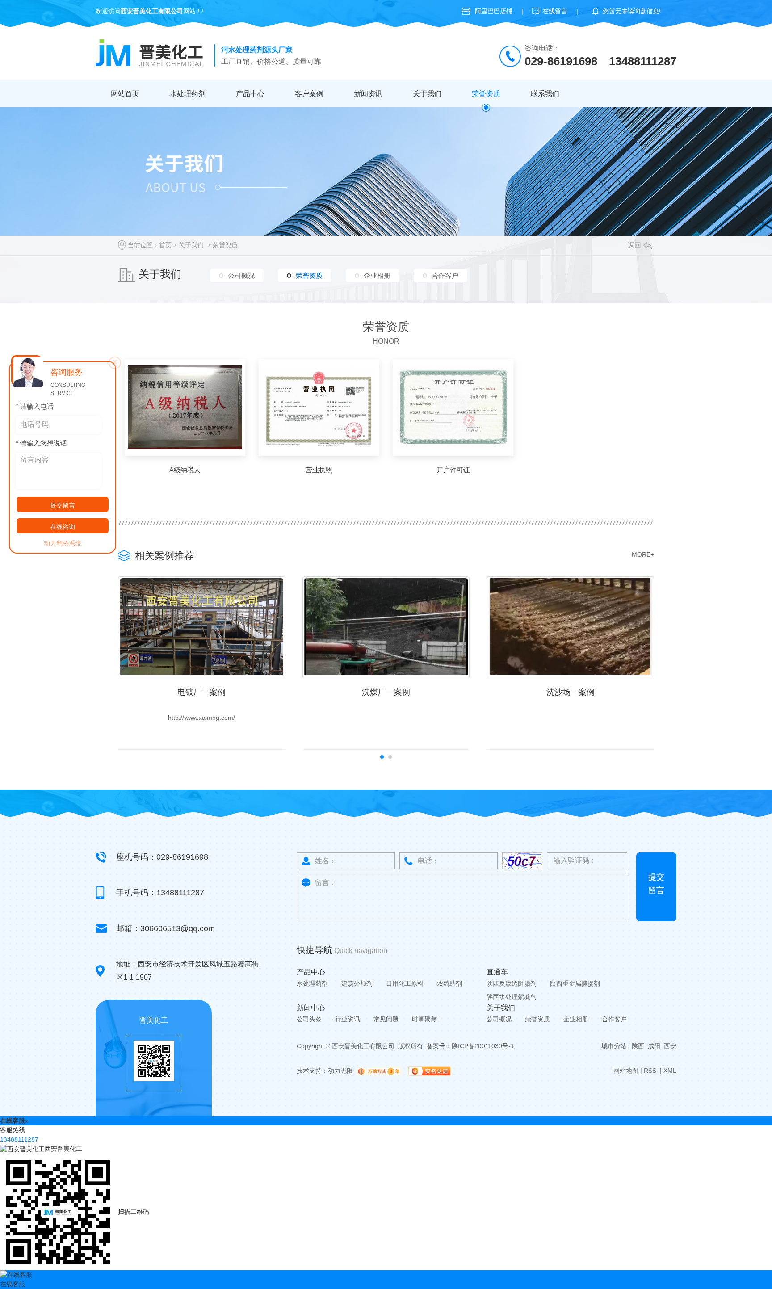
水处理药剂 (188, 93)
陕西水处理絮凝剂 (512, 996)
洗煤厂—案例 (386, 692)
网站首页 (125, 93)
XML (669, 1070)
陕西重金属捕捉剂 (575, 983)
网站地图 (625, 1070)
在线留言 (554, 11)
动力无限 (340, 1070)
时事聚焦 (424, 1019)
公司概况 (241, 275)
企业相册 (377, 275)
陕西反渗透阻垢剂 (512, 983)
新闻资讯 (368, 93)
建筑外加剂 (357, 983)
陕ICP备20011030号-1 (483, 1046)
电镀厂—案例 (201, 692)
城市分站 (613, 1046)
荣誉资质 (486, 93)
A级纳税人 (185, 470)
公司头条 (309, 1019)
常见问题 (386, 1019)
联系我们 (545, 93)
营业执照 (319, 470)
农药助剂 (449, 983)
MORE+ (643, 554)
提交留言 (656, 884)
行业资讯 (347, 1019)
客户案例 (309, 93)
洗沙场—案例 (570, 692)
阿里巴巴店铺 (493, 11)
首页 (165, 244)
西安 (670, 1046)
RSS (651, 1070)
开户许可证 (453, 470)
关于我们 (427, 93)
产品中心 (250, 93)
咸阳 (654, 1046)
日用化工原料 (405, 983)
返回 (634, 245)
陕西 (638, 1046)
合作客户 (445, 275)
